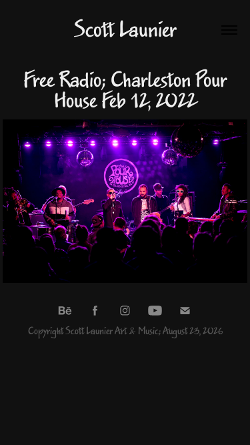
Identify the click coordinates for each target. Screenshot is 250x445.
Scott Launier (125, 30)
